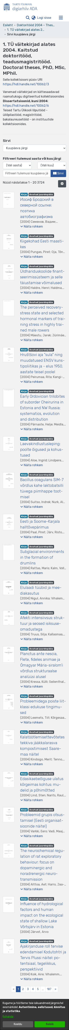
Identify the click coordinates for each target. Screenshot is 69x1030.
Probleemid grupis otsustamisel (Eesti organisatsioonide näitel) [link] (42, 820)
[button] (27, 17)
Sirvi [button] (60, 173)
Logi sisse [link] (44, 18)
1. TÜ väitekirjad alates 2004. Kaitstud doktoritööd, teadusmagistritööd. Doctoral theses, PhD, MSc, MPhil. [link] (26, 30)
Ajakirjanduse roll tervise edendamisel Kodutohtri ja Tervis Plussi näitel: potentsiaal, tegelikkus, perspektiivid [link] (43, 957)
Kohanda (8, 1016)
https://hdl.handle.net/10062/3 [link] (26, 84)
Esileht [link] (8, 25)
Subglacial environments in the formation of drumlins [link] (42, 557)
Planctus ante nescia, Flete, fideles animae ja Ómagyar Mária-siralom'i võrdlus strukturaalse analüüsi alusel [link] (41, 665)
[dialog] (34, 1014)
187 (49, 989)
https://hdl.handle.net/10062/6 (26, 105)
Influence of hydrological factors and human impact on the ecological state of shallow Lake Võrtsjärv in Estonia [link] (41, 915)
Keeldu (18, 1024)
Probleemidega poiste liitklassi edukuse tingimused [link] (43, 707)
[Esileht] (22, 6)
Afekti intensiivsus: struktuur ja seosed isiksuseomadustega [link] (42, 623)
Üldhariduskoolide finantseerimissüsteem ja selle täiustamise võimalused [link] (42, 277)
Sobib (50, 1024)
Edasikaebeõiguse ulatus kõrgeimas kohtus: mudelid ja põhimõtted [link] (41, 784)
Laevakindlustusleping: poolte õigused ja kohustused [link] (41, 449)
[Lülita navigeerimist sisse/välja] (60, 17)
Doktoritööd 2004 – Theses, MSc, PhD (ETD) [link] (36, 25)
